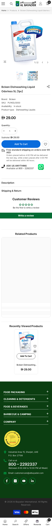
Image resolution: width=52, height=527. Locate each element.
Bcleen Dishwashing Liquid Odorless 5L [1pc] (26, 365)
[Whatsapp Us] (41, 167)
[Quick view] (35, 351)
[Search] (11, 4)
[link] (45, 144)
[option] (26, 40)
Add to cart (20, 144)
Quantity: (5, 125)
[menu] (3, 3)
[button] (42, 62)
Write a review (26, 215)
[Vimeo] (32, 481)
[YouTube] (24, 481)
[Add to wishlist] (35, 346)
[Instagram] (15, 481)
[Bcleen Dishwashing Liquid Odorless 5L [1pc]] (26, 341)
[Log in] (40, 3)
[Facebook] (7, 481)
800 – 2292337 (26, 168)
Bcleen (12, 99)
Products (13, 10)
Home (3, 10)
